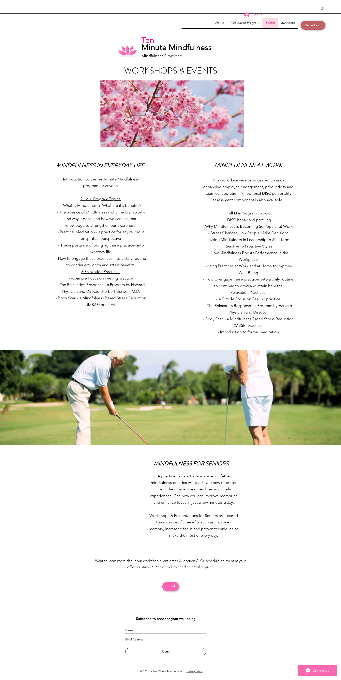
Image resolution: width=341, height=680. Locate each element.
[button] (322, 8)
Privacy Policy (194, 671)
